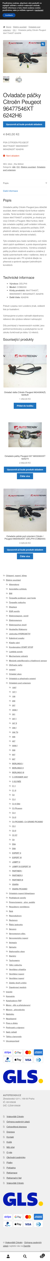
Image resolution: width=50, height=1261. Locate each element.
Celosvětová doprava (17, 1126)
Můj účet (11, 1147)
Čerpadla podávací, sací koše (22, 598)
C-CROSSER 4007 (20, 777)
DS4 (14, 844)
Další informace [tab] (10, 190)
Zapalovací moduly (17, 987)
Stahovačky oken (17, 951)
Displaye (13, 607)
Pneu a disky (12, 1023)
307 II (14, 723)
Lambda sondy (16, 651)
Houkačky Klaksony (18, 629)
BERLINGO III (18, 772)
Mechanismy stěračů (18, 656)
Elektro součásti (20, 27)
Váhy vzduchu (15, 965)
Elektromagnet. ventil (18, 615)
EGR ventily (14, 611)
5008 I (14, 745)
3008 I (14, 709)
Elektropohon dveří (18, 624)
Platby (10, 1162)
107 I (14, 692)
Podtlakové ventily (17, 897)
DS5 (14, 848)
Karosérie (10, 996)
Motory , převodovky (15, 1009)
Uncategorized (12, 1041)
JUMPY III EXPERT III (21, 866)
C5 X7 (14, 835)
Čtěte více (25, 476)
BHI (10, 593)
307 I (14, 718)
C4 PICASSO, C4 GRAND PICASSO (27, 821)
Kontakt (10, 1136)
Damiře (26, 1245)
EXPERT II (16, 853)
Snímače (13, 942)
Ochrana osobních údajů (18, 1121)
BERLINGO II (18, 768)
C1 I (14, 786)
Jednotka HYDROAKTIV (19, 633)
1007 (14, 687)
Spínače (12, 947)
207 (13, 705)
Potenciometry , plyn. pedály (22, 902)
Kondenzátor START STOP (21, 647)
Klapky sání (14, 642)
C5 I (14, 30)
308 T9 (15, 732)
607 (13, 754)
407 (13, 741)
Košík (9, 1142)
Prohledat (25, 1256)
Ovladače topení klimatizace (22, 893)
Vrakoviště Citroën (15, 1116)
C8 (13, 839)
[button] (43, 44)
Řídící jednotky (16, 924)
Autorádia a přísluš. (18, 589)
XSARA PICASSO (19, 889)
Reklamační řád (14, 1177)
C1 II (14, 790)
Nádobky (10, 1014)
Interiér (9, 991)
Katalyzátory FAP (13, 1000)
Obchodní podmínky (16, 1157)
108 (13, 696)
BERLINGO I (17, 763)
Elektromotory (15, 620)
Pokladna (11, 1167)
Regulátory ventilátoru (19, 906)
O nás (9, 1152)
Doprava (11, 1131)
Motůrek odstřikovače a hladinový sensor (28, 660)
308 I (14, 727)
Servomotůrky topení (18, 938)
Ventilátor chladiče (17, 969)
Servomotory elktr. (17, 933)
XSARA (15, 884)
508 (13, 750)
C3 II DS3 (16, 803)
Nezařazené (11, 1018)
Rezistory (13, 920)
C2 (13, 794)
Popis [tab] (6, 183)
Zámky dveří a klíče (18, 982)
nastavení (39, 10)
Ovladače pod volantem (20, 683)
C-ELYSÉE (16, 781)
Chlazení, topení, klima (16, 575)
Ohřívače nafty (15, 665)
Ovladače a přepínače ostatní (22, 678)
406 (13, 167)
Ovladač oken (15, 674)
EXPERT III (17, 857)
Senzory (12, 929)
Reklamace (12, 1172)
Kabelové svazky (16, 638)
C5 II (14, 830)
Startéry (12, 956)
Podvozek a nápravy (15, 1027)
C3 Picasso (17, 808)
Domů (8, 27)
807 (13, 759)
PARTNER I (17, 871)
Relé (11, 911)
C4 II (14, 817)
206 (13, 700)
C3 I (14, 799)
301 (13, 714)
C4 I (14, 812)
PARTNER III (17, 880)
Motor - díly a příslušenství (18, 1005)
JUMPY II (16, 862)
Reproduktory (15, 915)
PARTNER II (17, 875)
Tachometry (14, 960)
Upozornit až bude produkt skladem (24, 124)
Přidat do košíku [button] (25, 405)
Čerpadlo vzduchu (17, 602)
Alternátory (14, 584)
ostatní (12, 669)
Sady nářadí (11, 1032)
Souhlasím (9, 15)
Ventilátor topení (16, 974)
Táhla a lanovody (14, 1036)
